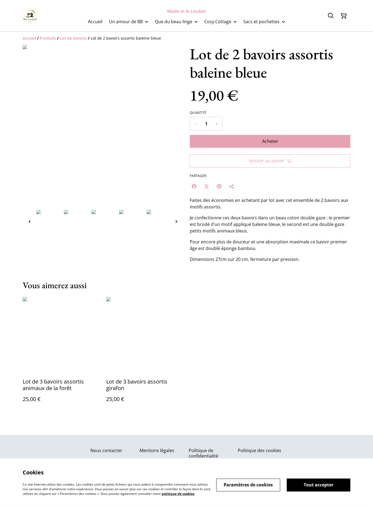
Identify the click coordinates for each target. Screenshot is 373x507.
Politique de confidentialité (203, 453)
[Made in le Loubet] (30, 15)
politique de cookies (178, 493)
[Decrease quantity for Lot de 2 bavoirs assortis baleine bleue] (195, 124)
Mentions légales (157, 450)
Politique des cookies (259, 450)
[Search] (330, 16)
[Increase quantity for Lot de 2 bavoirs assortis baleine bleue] (217, 124)
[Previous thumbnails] (29, 221)
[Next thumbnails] (176, 221)
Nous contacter (106, 450)
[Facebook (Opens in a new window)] (194, 186)
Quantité (198, 113)
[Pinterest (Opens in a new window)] (219, 186)
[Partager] (231, 186)
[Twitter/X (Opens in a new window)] (206, 186)
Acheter (270, 141)
